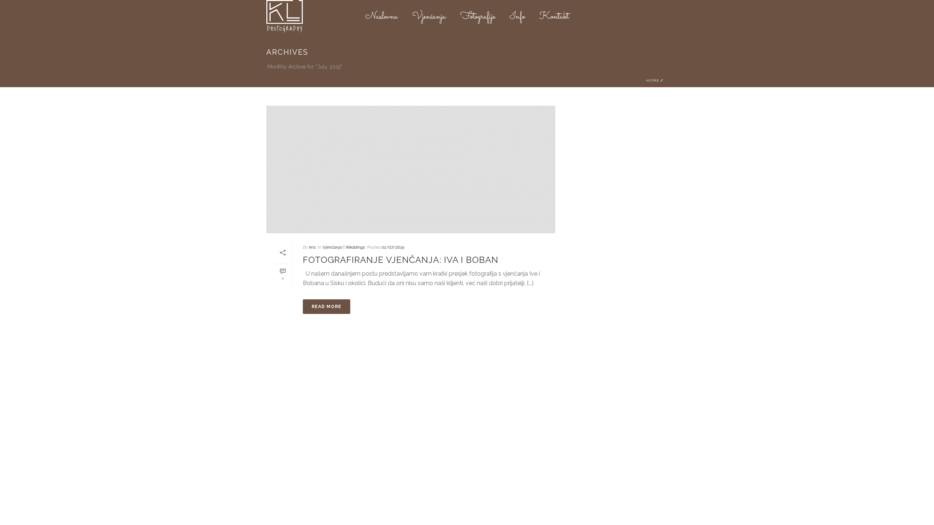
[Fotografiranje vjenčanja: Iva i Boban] (410, 169)
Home (652, 80)
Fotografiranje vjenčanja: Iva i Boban (400, 259)
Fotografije (477, 16)
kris (312, 247)
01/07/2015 (393, 247)
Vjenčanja (429, 16)
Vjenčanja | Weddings (344, 247)
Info (517, 16)
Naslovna (382, 16)
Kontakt (554, 16)
